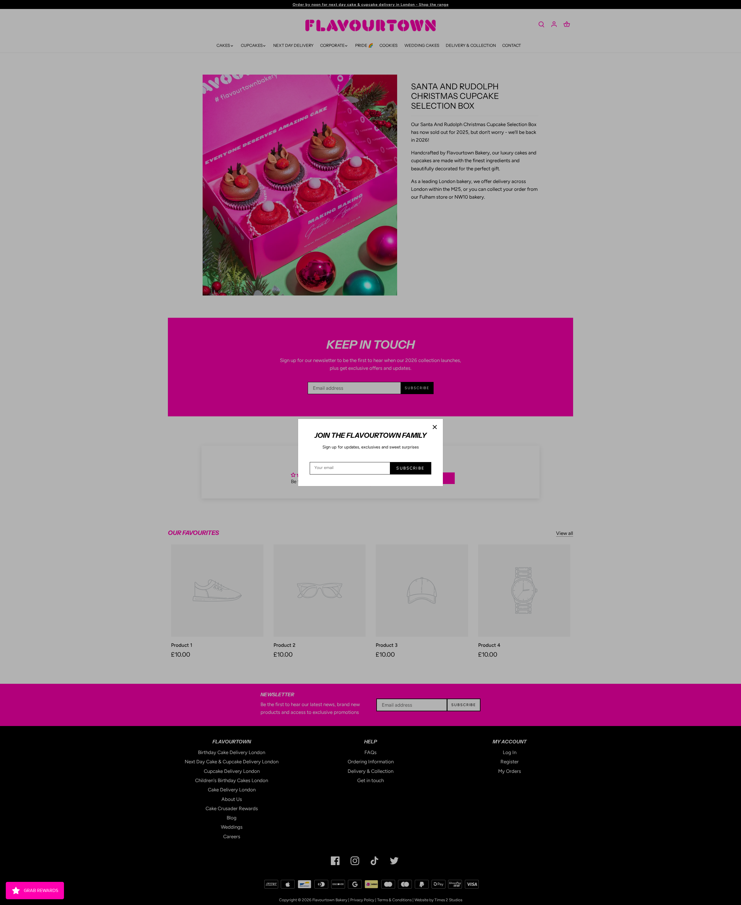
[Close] (434, 427)
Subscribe (410, 468)
